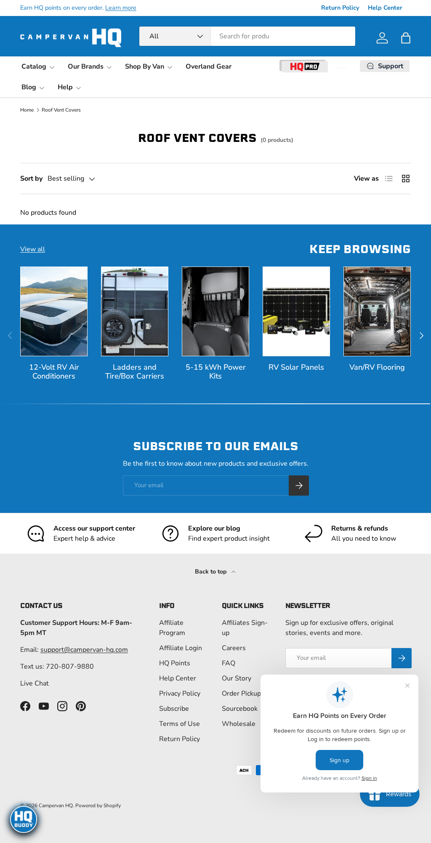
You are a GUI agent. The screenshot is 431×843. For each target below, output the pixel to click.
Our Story (236, 678)
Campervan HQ (56, 805)
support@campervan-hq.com (84, 649)
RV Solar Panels (296, 367)
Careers (234, 648)
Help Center (385, 7)
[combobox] (247, 36)
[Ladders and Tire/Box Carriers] (134, 311)
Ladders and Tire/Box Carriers (134, 371)
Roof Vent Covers (61, 109)
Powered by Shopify (98, 805)
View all (32, 249)
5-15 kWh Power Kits (216, 371)
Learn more (120, 7)
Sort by (31, 178)
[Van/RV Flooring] (377, 311)
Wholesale (238, 723)
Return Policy (340, 7)
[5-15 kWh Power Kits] (215, 311)
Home (27, 109)
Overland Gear (208, 66)
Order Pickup (241, 693)
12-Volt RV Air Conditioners (54, 371)
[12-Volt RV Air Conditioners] (54, 311)
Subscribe (174, 708)
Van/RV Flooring (377, 367)
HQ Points (174, 663)
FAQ (228, 663)
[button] (405, 38)
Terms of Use (179, 723)
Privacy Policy (179, 693)
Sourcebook (240, 708)
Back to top (211, 572)
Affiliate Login (180, 648)
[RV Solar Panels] (296, 311)
